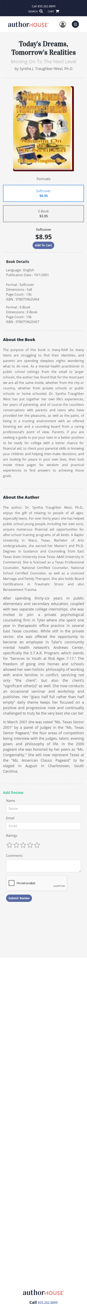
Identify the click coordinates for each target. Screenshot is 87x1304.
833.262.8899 (46, 6)
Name (10, 800)
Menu (76, 24)
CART (51, 11)
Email (10, 818)
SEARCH (33, 11)
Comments (14, 855)
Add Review (13, 792)
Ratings (11, 835)
